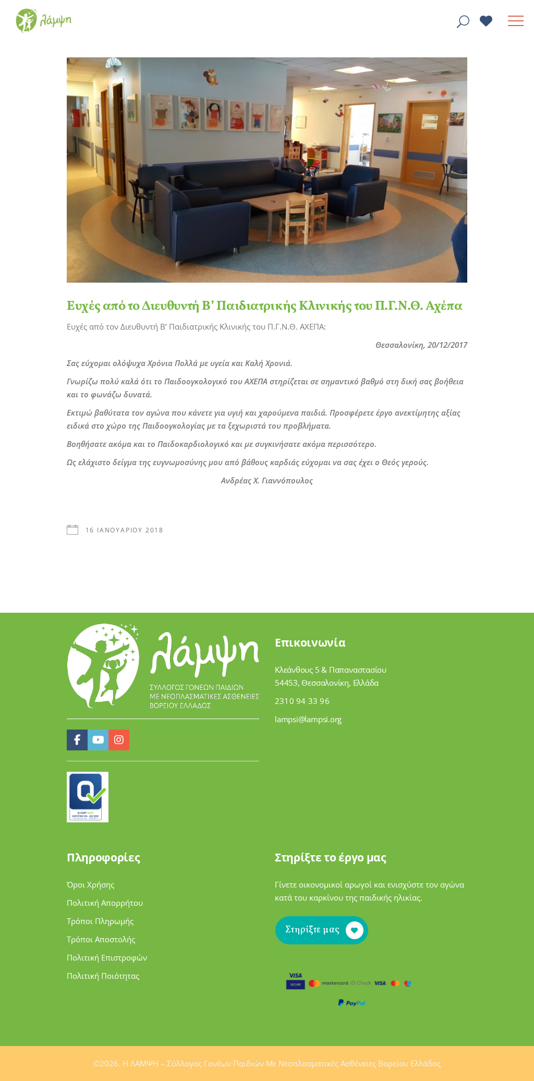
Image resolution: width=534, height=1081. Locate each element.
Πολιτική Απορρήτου (105, 902)
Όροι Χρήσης (90, 884)
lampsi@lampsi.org (308, 719)
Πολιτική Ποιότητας (103, 975)
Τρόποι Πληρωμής (100, 921)
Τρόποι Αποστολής (101, 939)
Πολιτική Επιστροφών (107, 957)
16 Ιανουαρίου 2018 (125, 530)
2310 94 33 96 (302, 701)
